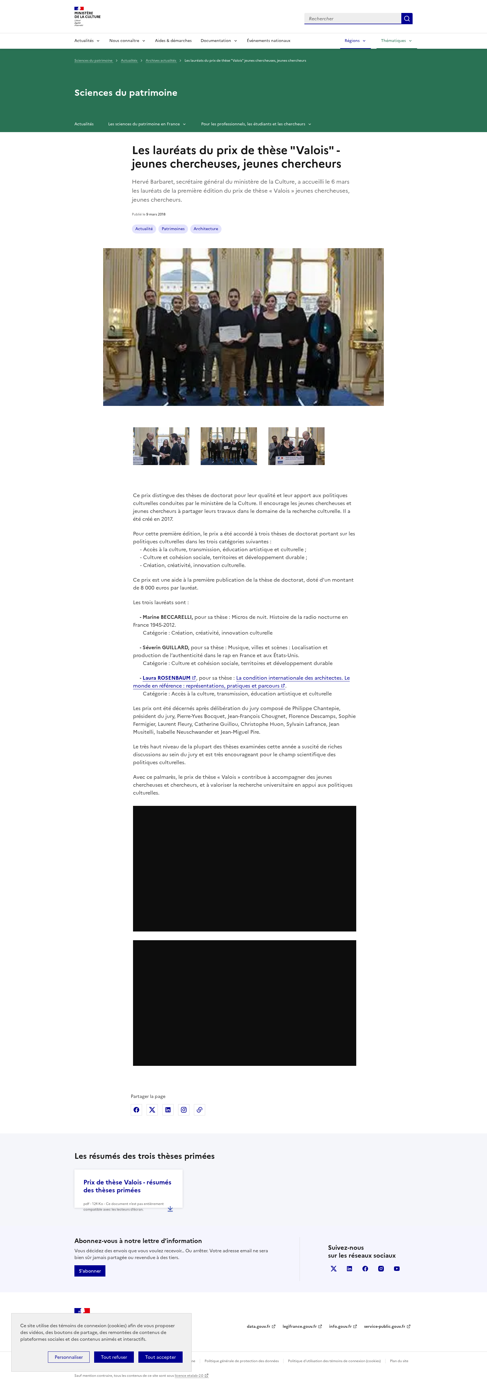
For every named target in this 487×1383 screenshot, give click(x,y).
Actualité (144, 229)
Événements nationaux (268, 41)
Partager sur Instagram (183, 1109)
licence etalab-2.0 (189, 1375)
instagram (381, 1268)
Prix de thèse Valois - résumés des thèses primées (127, 1186)
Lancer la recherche (407, 18)
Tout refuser (114, 1357)
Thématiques (393, 41)
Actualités (84, 41)
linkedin (349, 1268)
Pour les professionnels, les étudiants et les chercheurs (253, 124)
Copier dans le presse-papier (199, 1109)
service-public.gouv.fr (384, 1326)
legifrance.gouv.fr (300, 1326)
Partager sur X (152, 1109)
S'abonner (90, 1271)
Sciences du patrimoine (93, 60)
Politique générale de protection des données (242, 1361)
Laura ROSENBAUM (167, 678)
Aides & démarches (173, 41)
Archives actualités (161, 60)
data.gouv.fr (258, 1326)
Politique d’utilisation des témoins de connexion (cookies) (334, 1361)
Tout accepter (160, 1357)
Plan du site (399, 1361)
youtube (396, 1268)
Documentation (216, 41)
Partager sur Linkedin (168, 1109)
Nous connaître (124, 41)
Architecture (206, 229)
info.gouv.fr (340, 1326)
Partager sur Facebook (136, 1109)
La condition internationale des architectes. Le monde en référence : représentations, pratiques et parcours (241, 682)
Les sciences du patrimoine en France (144, 124)
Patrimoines (173, 229)
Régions (352, 41)
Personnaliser (69, 1357)
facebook (365, 1268)
